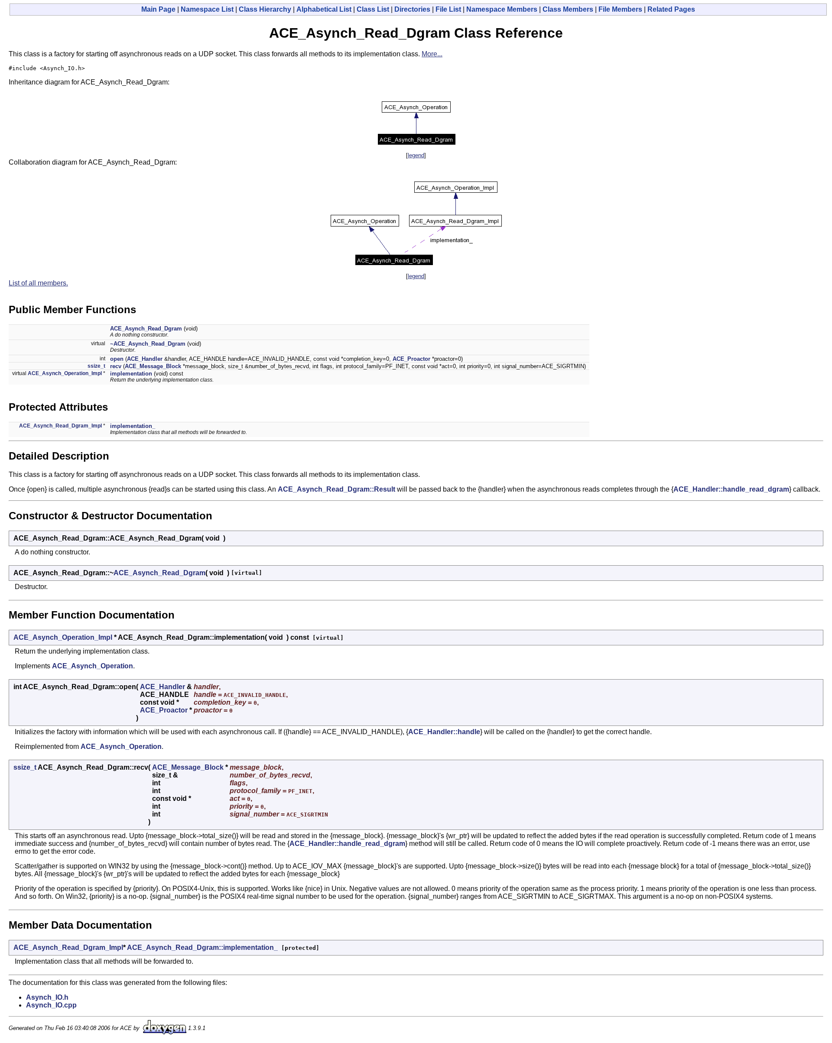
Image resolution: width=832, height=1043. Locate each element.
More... (432, 54)
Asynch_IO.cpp (51, 1005)
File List (448, 9)
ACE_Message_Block (153, 366)
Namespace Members (501, 9)
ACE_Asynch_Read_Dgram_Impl (60, 426)
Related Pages (671, 9)
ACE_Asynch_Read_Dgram (146, 328)
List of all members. (38, 283)
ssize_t (96, 366)
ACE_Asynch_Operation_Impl (65, 373)
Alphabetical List (323, 9)
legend (416, 155)
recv (115, 366)
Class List (373, 9)
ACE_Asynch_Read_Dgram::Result (336, 489)
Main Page (158, 9)
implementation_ (132, 426)
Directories (412, 9)
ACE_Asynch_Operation (92, 666)
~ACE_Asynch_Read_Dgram (147, 343)
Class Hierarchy (265, 9)
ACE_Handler (144, 359)
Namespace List (207, 9)
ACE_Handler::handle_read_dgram (731, 489)
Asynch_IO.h (47, 997)
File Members (620, 9)
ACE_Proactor (411, 359)
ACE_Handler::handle (444, 731)
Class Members (568, 9)
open (117, 359)
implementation (131, 373)
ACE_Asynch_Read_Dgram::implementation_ (202, 947)
